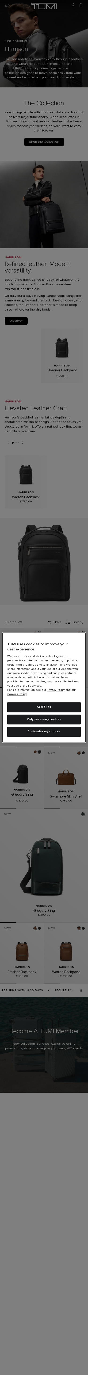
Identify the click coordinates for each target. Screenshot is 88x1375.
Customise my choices (44, 731)
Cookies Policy (17, 694)
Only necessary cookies (44, 719)
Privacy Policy (56, 690)
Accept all (44, 707)
